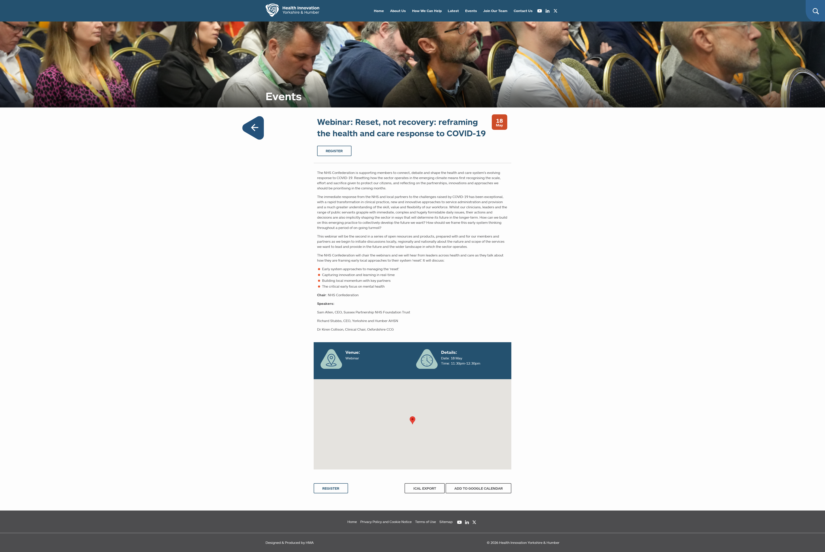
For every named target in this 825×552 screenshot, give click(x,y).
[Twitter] (555, 10)
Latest (453, 11)
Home (379, 11)
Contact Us (523, 11)
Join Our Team (495, 11)
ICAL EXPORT (424, 488)
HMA (310, 542)
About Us (398, 11)
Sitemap (446, 522)
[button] (412, 420)
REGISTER (334, 151)
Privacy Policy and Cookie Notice (386, 522)
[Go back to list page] (253, 128)
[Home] (292, 10)
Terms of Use (425, 522)
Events (471, 11)
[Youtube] (539, 10)
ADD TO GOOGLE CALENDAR (478, 488)
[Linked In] (547, 10)
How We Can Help (427, 11)
